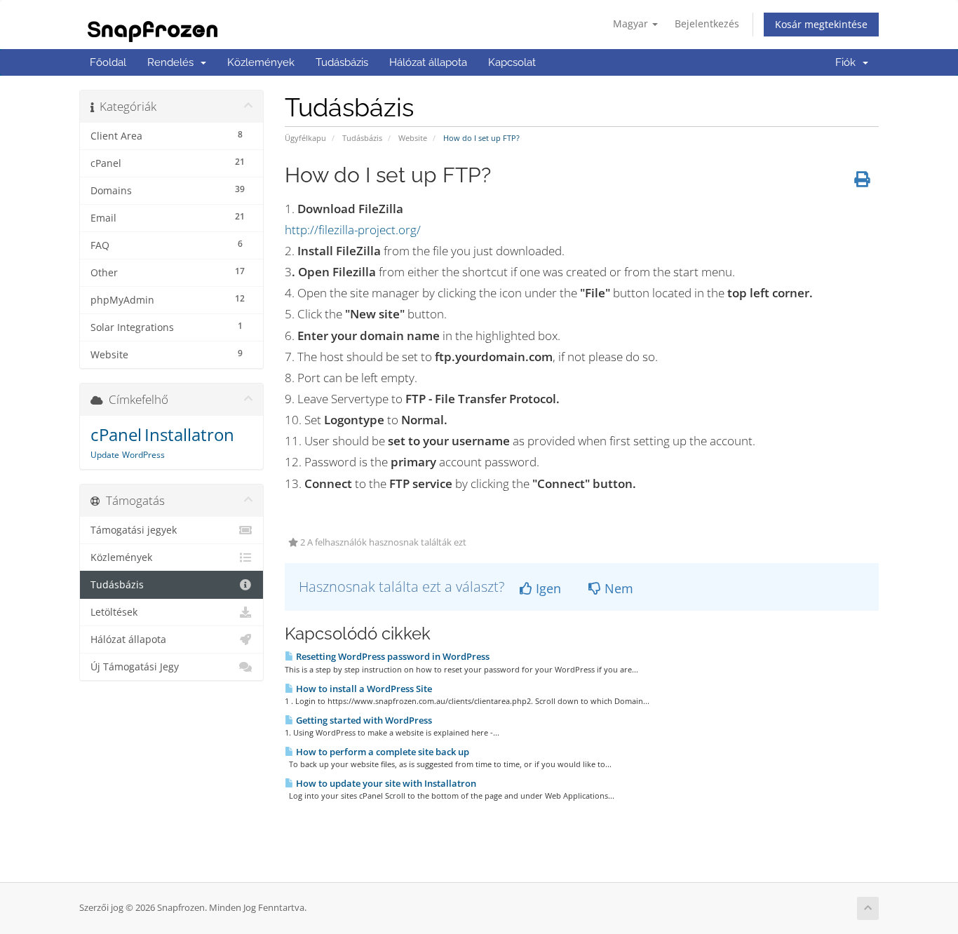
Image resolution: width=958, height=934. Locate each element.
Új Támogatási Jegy (134, 667)
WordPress (143, 455)
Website (412, 138)
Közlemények (261, 62)
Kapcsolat (512, 62)
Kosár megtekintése (821, 24)
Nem (617, 588)
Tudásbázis (342, 62)
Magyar (632, 23)
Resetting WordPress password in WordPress (392, 656)
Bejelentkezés (707, 23)
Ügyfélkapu (305, 138)
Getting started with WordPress (363, 720)
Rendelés (173, 62)
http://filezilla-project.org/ (353, 230)
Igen (546, 588)
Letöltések (113, 612)
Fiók (848, 62)
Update (104, 455)
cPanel (116, 434)
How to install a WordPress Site (363, 688)
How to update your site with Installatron (385, 783)
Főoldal (108, 62)
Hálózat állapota (428, 62)
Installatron (189, 434)
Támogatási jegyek (133, 530)
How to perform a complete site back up (381, 751)
